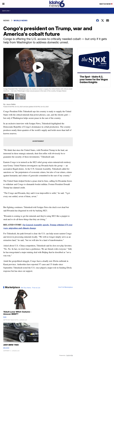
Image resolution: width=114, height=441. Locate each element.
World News (20, 20)
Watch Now (105, 4)
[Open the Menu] (3, 4)
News (6, 20)
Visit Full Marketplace (65, 287)
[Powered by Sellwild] (69, 355)
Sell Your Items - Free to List (30, 287)
